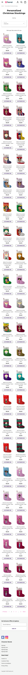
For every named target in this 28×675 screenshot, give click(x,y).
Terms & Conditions (6, 663)
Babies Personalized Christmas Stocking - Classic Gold (20, 360)
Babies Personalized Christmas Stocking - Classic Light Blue (20, 384)
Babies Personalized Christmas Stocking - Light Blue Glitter (20, 47)
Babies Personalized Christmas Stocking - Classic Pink (7, 312)
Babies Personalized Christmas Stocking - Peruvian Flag (20, 167)
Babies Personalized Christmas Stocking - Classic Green (7, 360)
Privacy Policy (4, 665)
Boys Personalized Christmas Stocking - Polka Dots (20, 504)
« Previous (4, 611)
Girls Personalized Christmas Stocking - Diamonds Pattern (7, 408)
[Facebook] (2, 637)
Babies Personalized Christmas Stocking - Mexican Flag (7, 239)
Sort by (14, 18)
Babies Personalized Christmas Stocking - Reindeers (7, 119)
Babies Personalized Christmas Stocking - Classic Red (20, 336)
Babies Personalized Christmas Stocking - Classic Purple (7, 384)
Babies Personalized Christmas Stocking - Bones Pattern (7, 95)
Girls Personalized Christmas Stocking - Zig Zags (21, 432)
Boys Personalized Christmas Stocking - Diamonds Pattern (20, 408)
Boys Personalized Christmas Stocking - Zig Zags (7, 432)
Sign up (14, 628)
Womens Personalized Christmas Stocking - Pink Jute (7, 528)
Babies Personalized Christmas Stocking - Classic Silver (20, 312)
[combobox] (14, 23)
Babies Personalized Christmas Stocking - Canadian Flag (7, 263)
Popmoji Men (4, 651)
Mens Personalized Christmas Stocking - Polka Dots (20, 480)
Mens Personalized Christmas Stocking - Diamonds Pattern (7, 456)
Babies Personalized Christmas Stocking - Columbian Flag (20, 143)
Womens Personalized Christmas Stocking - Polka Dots (7, 504)
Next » (24, 611)
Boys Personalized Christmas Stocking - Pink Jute (20, 528)
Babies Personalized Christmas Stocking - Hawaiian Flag (20, 119)
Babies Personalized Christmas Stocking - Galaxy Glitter (21, 71)
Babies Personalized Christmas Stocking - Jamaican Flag (20, 215)
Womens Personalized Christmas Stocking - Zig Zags (21, 456)
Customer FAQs (5, 661)
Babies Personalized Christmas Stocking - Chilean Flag (20, 239)
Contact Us (4, 658)
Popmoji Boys (4, 649)
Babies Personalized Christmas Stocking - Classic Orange (20, 263)
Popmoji (3, 645)
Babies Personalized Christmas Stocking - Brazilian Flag (7, 288)
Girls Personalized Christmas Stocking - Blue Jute (7, 480)
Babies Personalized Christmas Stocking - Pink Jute (7, 71)
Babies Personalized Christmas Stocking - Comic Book (7, 336)
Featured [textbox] (6, 23)
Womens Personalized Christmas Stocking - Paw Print (20, 576)
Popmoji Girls (4, 647)
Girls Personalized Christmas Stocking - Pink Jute (7, 576)
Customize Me (7, 53)
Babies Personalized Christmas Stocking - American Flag (7, 167)
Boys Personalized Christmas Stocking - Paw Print (20, 600)
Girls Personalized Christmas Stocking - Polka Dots (20, 288)
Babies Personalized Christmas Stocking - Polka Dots (7, 47)
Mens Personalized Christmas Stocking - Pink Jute (7, 552)
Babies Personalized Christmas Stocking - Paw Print (20, 95)
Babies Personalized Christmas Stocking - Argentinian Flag (7, 191)
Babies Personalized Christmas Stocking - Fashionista (20, 191)
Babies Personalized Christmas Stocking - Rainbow (7, 215)
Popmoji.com (10, 671)
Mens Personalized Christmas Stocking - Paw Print (20, 552)
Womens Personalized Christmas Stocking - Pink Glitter (7, 600)
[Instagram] (6, 637)
